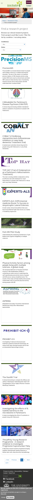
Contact (28, 6)
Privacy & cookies (8, 471)
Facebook (10, 479)
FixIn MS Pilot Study (11, 232)
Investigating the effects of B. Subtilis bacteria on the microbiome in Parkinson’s (15, 410)
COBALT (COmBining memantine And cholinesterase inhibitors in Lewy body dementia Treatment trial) (16, 139)
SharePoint (12, 473)
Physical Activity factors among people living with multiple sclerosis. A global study (16, 265)
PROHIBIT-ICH (8, 339)
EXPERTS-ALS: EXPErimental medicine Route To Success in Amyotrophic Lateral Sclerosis (15, 203)
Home (4, 20)
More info (3, 494)
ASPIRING (6, 301)
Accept (3, 497)
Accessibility (18, 471)
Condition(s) (5, 41)
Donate (29, 2)
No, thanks (10, 497)
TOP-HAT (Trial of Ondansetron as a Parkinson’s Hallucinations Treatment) (16, 172)
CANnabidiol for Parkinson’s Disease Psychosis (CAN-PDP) (15, 103)
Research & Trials (13, 20)
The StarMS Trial (9, 377)
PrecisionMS (7, 68)
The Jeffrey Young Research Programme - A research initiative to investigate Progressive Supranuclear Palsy (16, 442)
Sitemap (25, 471)
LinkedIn (9, 482)
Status (3, 47)
